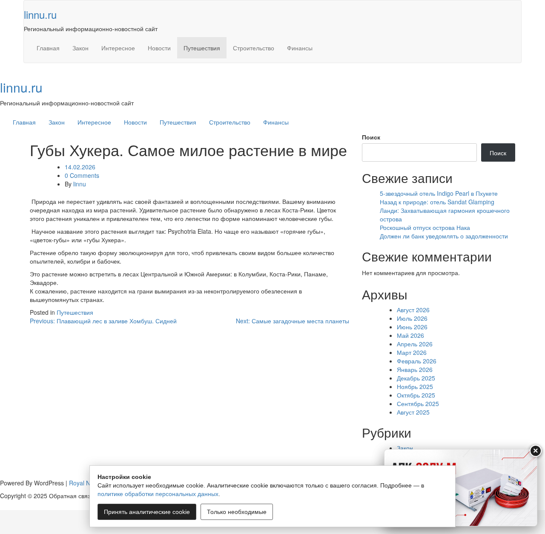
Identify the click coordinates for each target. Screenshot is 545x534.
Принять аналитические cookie (147, 511)
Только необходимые (237, 511)
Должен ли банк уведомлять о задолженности (444, 236)
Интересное (118, 48)
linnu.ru (40, 14)
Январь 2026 (415, 369)
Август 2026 (413, 309)
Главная (48, 48)
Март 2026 (412, 352)
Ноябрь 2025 (415, 386)
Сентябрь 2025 (418, 403)
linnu (79, 184)
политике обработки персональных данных (158, 493)
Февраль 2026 (416, 361)
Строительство (253, 48)
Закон (80, 48)
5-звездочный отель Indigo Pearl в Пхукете (439, 193)
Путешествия (202, 48)
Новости (159, 48)
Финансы (300, 48)
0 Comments (82, 175)
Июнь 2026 (412, 326)
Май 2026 (410, 335)
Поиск (371, 137)
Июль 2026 (412, 318)
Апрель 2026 (415, 344)
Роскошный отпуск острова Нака (425, 227)
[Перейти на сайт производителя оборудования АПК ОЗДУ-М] (460, 488)
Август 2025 (413, 412)
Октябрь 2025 (416, 395)
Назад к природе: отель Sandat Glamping (437, 201)
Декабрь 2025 (416, 378)
